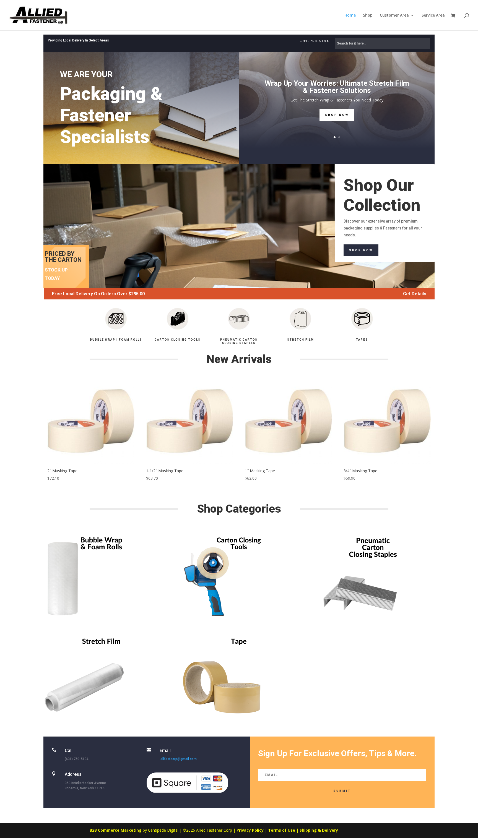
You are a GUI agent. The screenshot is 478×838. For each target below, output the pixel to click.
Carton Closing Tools (178, 339)
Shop (368, 15)
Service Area (433, 15)
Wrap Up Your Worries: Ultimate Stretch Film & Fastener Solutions (337, 87)
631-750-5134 (314, 41)
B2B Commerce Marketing (116, 830)
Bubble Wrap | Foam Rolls (116, 339)
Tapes (362, 339)
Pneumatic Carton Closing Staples (239, 341)
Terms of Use (281, 830)
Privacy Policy (250, 830)
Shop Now (337, 114)
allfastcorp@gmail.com (178, 759)
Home (350, 15)
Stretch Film (300, 339)
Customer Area (394, 15)
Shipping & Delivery (319, 830)
